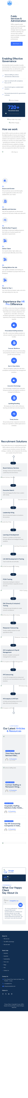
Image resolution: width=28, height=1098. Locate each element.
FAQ (4, 967)
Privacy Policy (7, 1004)
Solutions (6, 953)
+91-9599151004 (8, 983)
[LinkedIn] (9, 994)
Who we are (6, 938)
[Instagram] (11, 994)
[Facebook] (3, 994)
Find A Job (6, 961)
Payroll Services (10, 750)
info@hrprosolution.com (9, 986)
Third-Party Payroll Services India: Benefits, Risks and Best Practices (12, 754)
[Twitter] (6, 994)
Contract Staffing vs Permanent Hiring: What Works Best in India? (13, 786)
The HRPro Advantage (9, 941)
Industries (6, 956)
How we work (7, 944)
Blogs (5, 964)
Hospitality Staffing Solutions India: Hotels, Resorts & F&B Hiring (13, 807)
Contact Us (6, 970)
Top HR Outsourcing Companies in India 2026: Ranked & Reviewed (12, 825)
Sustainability (7, 959)
